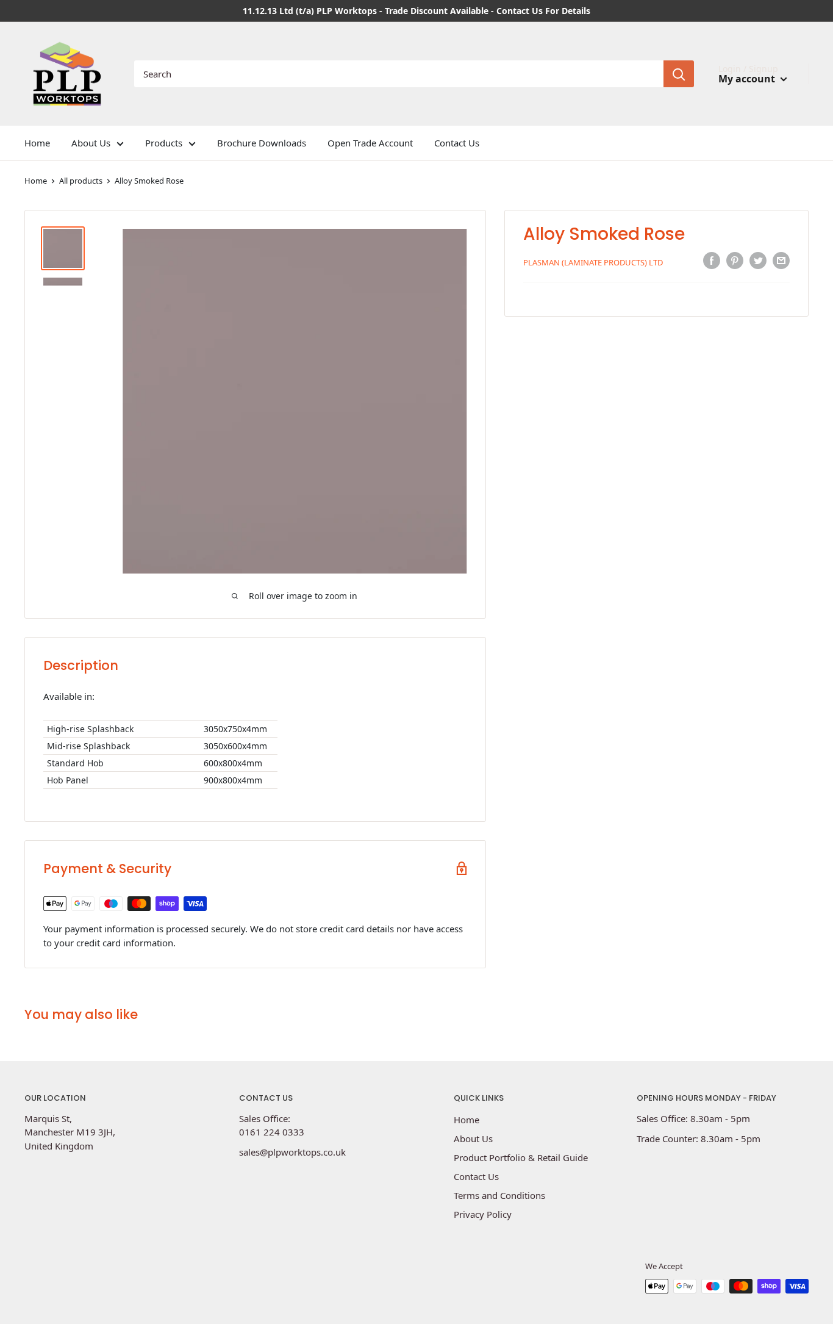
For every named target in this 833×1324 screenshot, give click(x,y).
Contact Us (456, 143)
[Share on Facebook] (711, 260)
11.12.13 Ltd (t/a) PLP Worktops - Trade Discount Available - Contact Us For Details (416, 10)
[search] (398, 73)
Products (163, 143)
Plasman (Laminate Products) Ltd (593, 262)
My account (748, 78)
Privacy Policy (483, 1214)
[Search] (678, 73)
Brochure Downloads (261, 143)
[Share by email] (781, 260)
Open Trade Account (370, 143)
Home (37, 143)
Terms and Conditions (499, 1195)
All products (80, 180)
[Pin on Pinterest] (734, 260)
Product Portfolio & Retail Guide (521, 1157)
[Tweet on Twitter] (758, 260)
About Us (90, 143)
